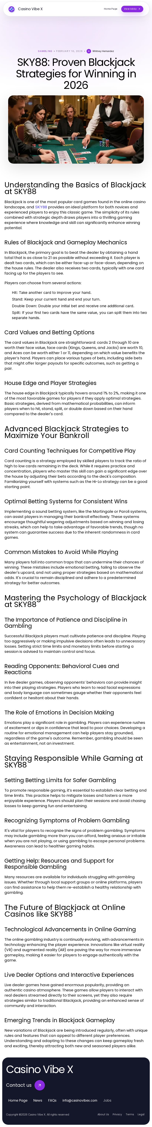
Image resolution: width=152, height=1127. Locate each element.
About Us (103, 1114)
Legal (141, 1114)
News (37, 1100)
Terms (130, 1114)
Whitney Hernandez (103, 51)
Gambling (45, 51)
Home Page (17, 1100)
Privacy (117, 1114)
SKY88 (41, 207)
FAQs (52, 1100)
